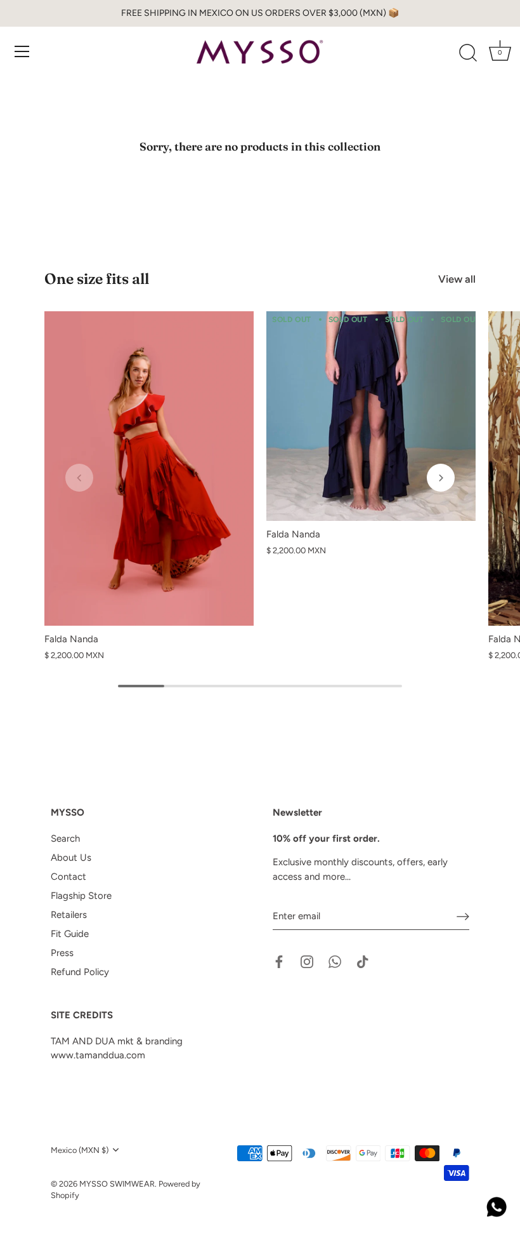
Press (62, 953)
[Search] (468, 53)
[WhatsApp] (334, 961)
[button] (79, 478)
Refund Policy (80, 972)
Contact (68, 876)
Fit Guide (70, 934)
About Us (71, 857)
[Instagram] (307, 961)
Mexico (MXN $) (79, 1150)
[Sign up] (463, 916)
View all (457, 279)
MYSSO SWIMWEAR (117, 1184)
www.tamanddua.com (98, 1055)
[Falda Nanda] (149, 468)
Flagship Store (81, 895)
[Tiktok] (362, 961)
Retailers (69, 914)
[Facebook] (279, 961)
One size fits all (96, 278)
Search (65, 838)
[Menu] (22, 51)
